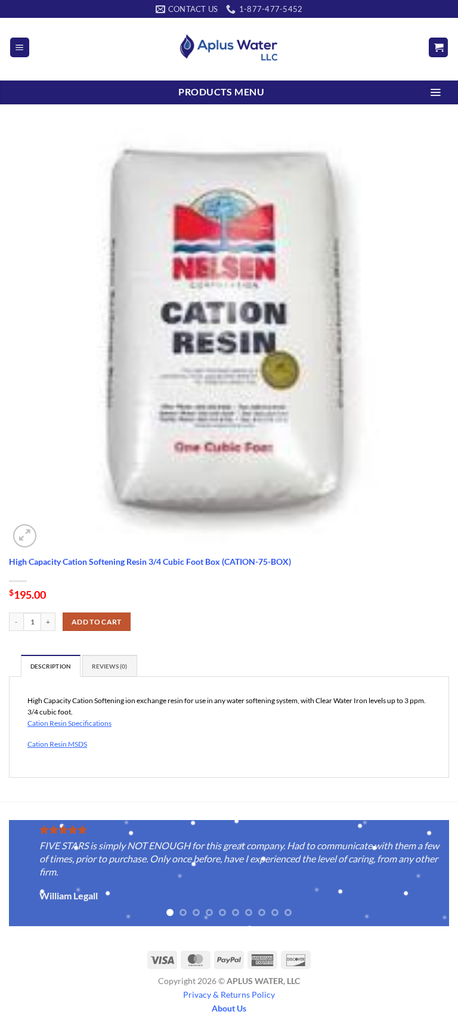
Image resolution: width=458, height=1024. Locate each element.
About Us (229, 1008)
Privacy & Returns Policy (229, 994)
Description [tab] (50, 666)
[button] (19, 47)
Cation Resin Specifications (69, 723)
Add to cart (97, 622)
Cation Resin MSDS (57, 744)
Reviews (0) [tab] (110, 666)
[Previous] (33, 874)
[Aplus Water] (229, 47)
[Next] (425, 874)
